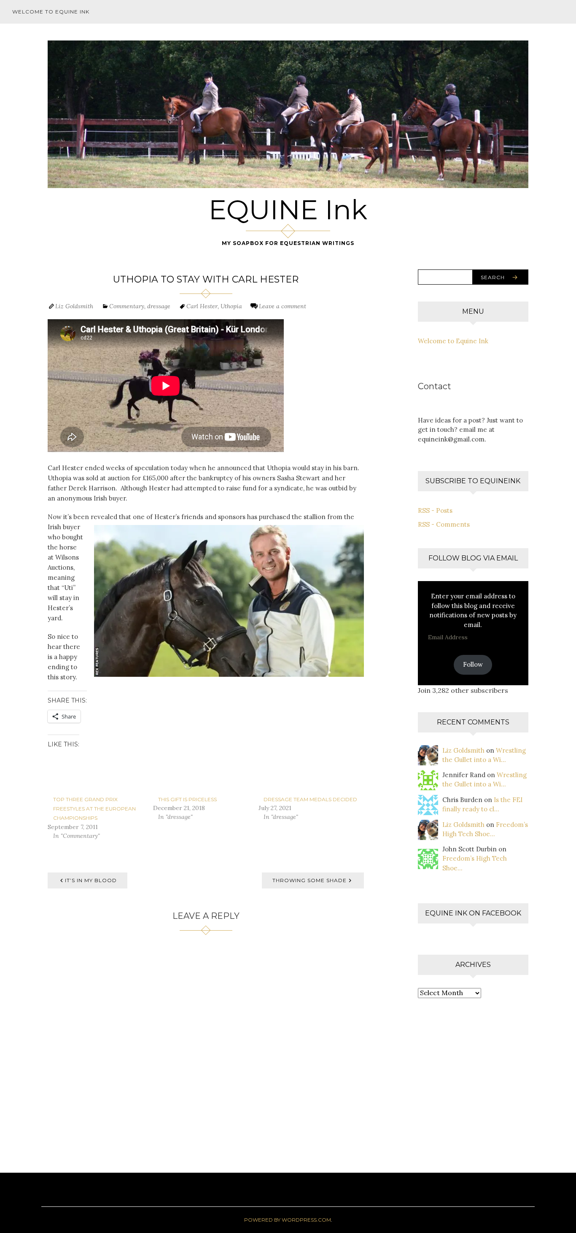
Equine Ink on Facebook (473, 913)
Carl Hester (202, 306)
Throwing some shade (309, 880)
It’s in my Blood (91, 880)
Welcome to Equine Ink (50, 11)
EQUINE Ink (288, 209)
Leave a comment (282, 306)
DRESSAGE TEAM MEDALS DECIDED (310, 799)
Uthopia (231, 306)
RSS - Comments (444, 524)
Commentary (126, 306)
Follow (473, 664)
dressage (158, 306)
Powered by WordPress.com (287, 1220)
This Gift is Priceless (187, 799)
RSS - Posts (435, 510)
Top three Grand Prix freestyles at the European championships (94, 808)
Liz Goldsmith (74, 306)
